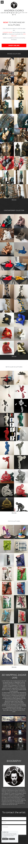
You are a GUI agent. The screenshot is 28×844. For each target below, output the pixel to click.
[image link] (14, 732)
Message (5, 827)
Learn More (4, 837)
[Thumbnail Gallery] (7, 65)
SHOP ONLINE (13, 45)
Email (4, 822)
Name (4, 818)
